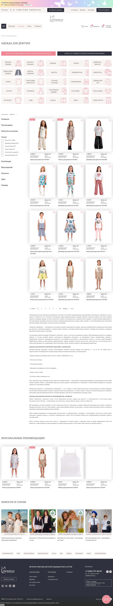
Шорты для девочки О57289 (39, 487)
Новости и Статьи (13, 502)
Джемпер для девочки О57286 (96, 299)
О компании (74, 10)
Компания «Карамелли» (36, 327)
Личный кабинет (104, 10)
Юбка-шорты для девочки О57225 (41, 299)
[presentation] (4, 523)
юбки (61, 553)
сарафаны (69, 553)
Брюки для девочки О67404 (39, 159)
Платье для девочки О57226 (39, 205)
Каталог (3, 26)
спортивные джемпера (100, 553)
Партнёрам (91, 10)
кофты (18, 553)
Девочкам (21, 26)
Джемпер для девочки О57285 (96, 205)
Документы (51, 576)
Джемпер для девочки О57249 (68, 251)
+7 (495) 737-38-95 (22, 10)
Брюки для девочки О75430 (95, 487)
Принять (2, 605)
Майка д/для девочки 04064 (68, 487)
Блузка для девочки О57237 (95, 251)
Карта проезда (91, 585)
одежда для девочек (43, 553)
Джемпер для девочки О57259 (96, 159)
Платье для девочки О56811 (11, 487)
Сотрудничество (53, 579)
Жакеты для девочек (29, 553)
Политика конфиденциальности (35, 599)
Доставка (32, 585)
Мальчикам (11, 26)
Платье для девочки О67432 (67, 159)
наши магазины (79, 553)
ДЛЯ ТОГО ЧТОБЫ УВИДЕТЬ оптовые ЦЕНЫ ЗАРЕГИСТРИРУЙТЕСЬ (28, 53)
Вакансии (49, 599)
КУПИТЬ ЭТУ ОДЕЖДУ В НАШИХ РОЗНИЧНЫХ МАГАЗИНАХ (84, 53)
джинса (54, 553)
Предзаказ (38, 26)
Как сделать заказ (34, 582)
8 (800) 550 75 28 (35, 10)
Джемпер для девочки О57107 (68, 205)
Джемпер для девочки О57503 (68, 299)
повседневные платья (7, 553)
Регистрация (33, 576)
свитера (89, 553)
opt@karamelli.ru (90, 575)
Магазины (82, 10)
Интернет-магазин (55, 10)
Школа (29, 26)
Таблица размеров (8, 579)
